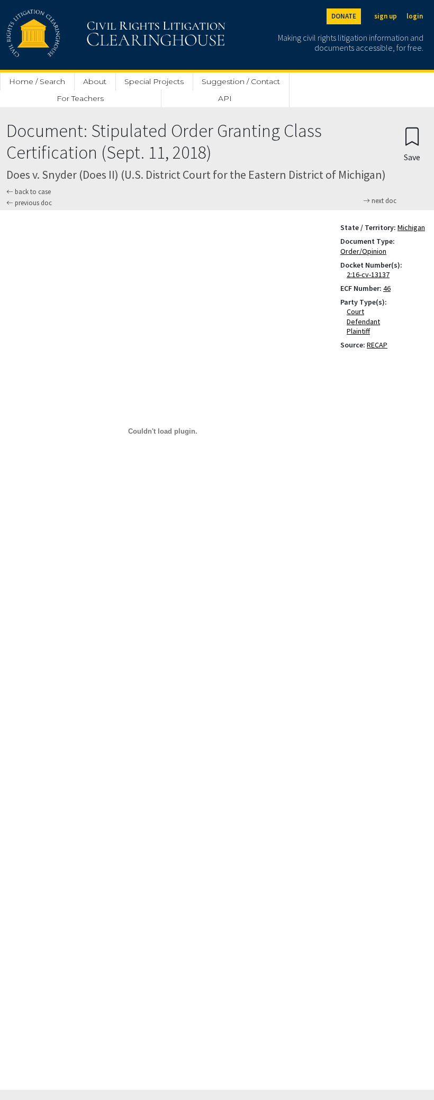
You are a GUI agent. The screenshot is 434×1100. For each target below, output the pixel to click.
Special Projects (154, 81)
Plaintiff (360, 331)
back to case (32, 191)
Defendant (365, 321)
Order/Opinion (363, 251)
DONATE (343, 16)
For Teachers (80, 98)
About (94, 81)
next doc (383, 201)
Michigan (411, 227)
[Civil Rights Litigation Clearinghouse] (85, 35)
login (414, 16)
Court (357, 311)
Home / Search (37, 81)
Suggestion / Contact (241, 81)
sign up (385, 16)
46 (387, 288)
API (225, 98)
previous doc (32, 202)
